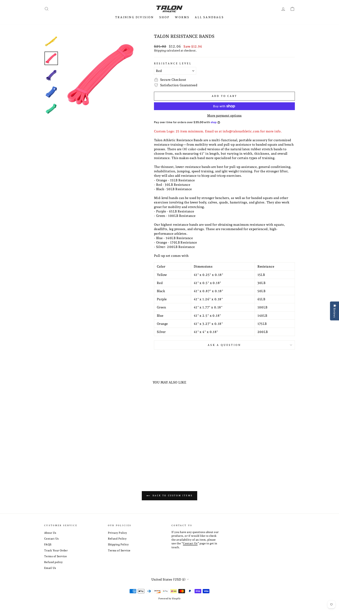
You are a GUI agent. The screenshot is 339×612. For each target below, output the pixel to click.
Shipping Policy (118, 544)
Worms (182, 17)
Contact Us (51, 538)
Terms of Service (55, 556)
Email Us (50, 568)
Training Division (134, 17)
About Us (50, 532)
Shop (164, 17)
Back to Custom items (172, 495)
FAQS (48, 544)
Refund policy (53, 562)
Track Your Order (56, 550)
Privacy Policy (117, 532)
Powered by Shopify (169, 598)
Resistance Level (173, 63)
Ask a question (224, 344)
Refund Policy (117, 538)
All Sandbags (209, 17)
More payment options (224, 115)
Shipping (160, 50)
